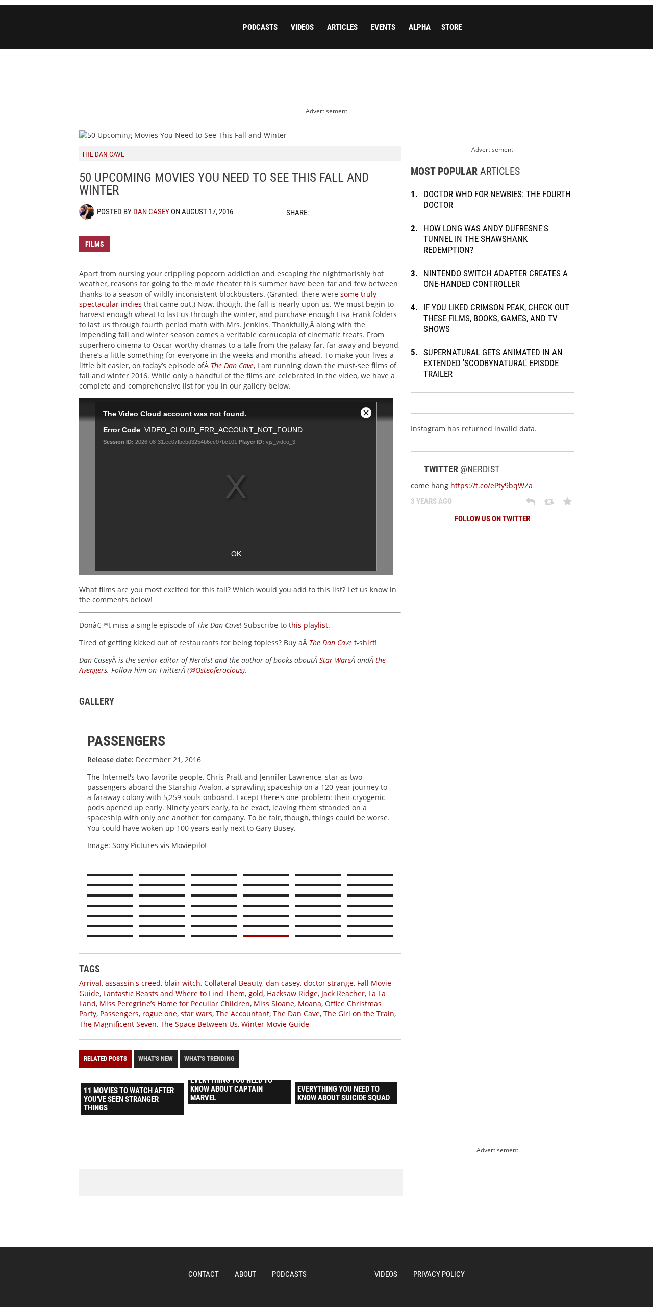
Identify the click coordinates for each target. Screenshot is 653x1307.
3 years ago (431, 501)
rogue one (159, 1014)
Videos (302, 27)
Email (392, 212)
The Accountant (242, 1014)
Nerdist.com (340, 1274)
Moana (309, 1003)
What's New (155, 1058)
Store (451, 27)
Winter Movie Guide (275, 1024)
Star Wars (335, 660)
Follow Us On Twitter (492, 518)
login (568, 27)
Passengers (119, 1014)
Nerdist (150, 29)
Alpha (420, 27)
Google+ (357, 212)
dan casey (283, 983)
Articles (342, 27)
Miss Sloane (274, 1003)
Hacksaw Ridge (292, 993)
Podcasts (260, 27)
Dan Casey (151, 211)
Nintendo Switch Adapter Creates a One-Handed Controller (495, 278)
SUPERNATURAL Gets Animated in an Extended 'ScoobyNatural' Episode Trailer (493, 363)
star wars (196, 1014)
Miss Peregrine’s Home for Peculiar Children (174, 1003)
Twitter (321, 212)
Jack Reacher (343, 993)
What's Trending (209, 1058)
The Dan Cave (296, 1014)
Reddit (375, 212)
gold (255, 993)
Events (383, 27)
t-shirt (342, 642)
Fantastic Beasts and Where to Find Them (174, 993)
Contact (203, 1274)
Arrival (90, 983)
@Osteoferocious (216, 670)
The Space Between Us (199, 1024)
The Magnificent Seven (118, 1024)
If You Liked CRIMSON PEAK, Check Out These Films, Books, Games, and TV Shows (496, 318)
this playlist (308, 625)
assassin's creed (133, 983)
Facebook (339, 212)
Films (94, 244)
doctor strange (329, 983)
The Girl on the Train (358, 1014)
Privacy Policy (439, 1274)
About (245, 1274)
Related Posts (105, 1058)
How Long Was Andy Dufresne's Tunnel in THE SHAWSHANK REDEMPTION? (485, 239)
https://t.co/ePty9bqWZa (491, 485)
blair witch (182, 983)
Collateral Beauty (233, 983)
